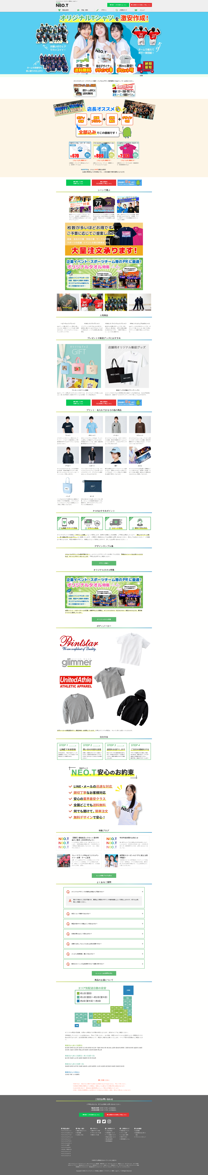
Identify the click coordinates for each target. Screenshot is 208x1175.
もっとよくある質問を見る (104, 973)
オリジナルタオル (66, 1147)
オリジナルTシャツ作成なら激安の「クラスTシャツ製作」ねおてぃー (103, 1171)
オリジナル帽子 (66, 1145)
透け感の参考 (109, 1139)
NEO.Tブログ (124, 1137)
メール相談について (111, 1134)
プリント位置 (124, 1132)
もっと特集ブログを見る (104, 875)
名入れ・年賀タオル (67, 1149)
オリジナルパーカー (67, 1134)
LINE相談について (110, 1132)
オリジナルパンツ (66, 1139)
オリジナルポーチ (66, 1153)
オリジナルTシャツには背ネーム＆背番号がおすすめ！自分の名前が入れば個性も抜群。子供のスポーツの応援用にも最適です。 (104, 217)
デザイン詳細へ (104, 563)
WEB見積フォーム (125, 1139)
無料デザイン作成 (95, 1130)
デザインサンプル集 (96, 1132)
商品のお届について (111, 1137)
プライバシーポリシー (140, 1137)
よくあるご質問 (124, 1134)
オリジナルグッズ (66, 1155)
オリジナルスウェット (67, 1137)
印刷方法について (125, 1130)
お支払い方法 (80, 1134)
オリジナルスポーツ (67, 1143)
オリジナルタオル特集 (104, 619)
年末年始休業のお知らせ (129, 838)
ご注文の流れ (109, 1130)
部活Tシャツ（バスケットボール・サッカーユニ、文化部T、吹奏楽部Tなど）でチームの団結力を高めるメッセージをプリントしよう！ (80, 217)
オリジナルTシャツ (66, 1130)
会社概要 (137, 1130)
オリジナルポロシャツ (67, 1132)
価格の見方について (81, 1130)
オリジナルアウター (67, 1141)
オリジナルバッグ (66, 1151)
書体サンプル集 (95, 1134)
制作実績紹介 (109, 1141)
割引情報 (79, 1132)
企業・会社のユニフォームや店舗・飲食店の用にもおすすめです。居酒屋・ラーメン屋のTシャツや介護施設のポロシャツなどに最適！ (128, 217)
